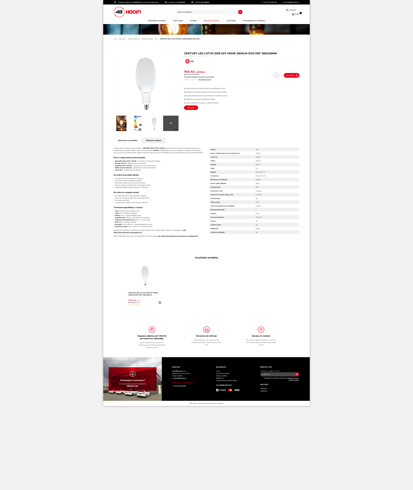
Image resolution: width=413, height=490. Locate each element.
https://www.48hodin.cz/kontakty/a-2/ (128, 232)
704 (187, 72)
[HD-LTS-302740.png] (154, 123)
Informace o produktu (127, 140)
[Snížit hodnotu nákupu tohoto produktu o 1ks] (272, 75)
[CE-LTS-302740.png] (138, 123)
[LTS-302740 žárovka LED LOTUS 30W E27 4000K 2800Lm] (146, 82)
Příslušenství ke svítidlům (254, 21)
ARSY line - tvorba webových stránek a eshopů (206, 403)
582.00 (186, 74)
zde (184, 230)
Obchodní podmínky (223, 373)
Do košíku (290, 75)
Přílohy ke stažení (153, 140)
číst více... (191, 108)
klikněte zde (132, 386)
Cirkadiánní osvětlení (157, 21)
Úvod (115, 39)
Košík (297, 13)
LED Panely (178, 21)
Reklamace (220, 378)
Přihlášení (263, 388)
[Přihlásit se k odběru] (297, 374)
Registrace (263, 391)
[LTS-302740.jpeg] (121, 123)
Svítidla (193, 21)
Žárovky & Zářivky (211, 21)
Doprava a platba (221, 376)
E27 (156, 39)
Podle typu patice (147, 39)
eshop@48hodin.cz (291, 2)
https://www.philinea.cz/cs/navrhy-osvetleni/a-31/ (179, 236)
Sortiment (122, 39)
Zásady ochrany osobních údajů (226, 380)
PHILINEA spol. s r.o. (127, 12)
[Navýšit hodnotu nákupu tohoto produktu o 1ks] (281, 75)
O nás (218, 371)
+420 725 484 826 (270, 2)
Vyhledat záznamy (240, 12)
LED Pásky (231, 21)
